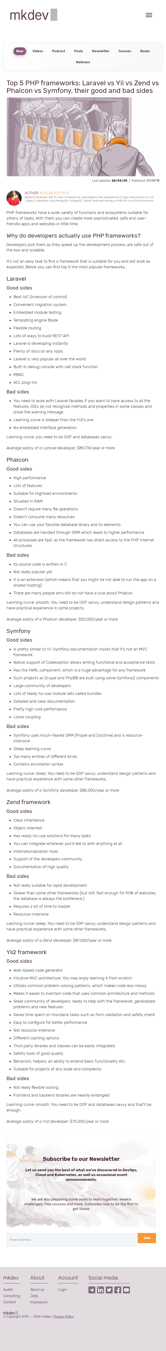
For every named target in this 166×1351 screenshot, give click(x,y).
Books (145, 51)
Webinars (83, 62)
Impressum (39, 1302)
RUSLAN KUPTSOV (54, 193)
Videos (37, 51)
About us (37, 1290)
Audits (8, 1290)
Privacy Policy (64, 1317)
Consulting (11, 1296)
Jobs (34, 1296)
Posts (78, 51)
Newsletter (100, 51)
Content (9, 1302)
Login (62, 1290)
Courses (124, 51)
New (19, 51)
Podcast (58, 51)
